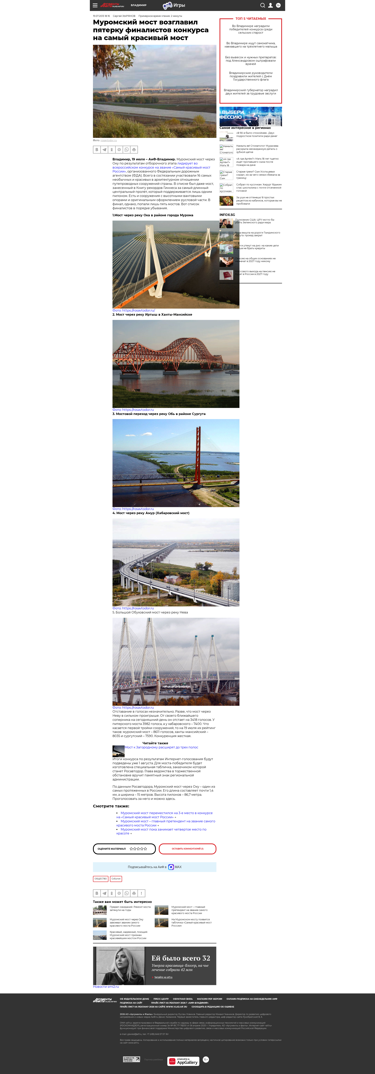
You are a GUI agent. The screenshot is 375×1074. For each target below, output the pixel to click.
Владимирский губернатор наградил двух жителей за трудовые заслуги (251, 92)
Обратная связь (183, 999)
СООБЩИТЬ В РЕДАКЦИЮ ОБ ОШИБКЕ (213, 1007)
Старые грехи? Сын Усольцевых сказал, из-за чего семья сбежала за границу (258, 174)
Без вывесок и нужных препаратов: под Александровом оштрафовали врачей (250, 61)
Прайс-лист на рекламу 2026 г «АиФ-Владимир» (180, 1003)
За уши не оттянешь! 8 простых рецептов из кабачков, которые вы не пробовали (259, 200)
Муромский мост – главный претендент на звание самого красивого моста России (189, 910)
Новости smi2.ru (106, 987)
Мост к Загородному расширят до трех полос (161, 747)
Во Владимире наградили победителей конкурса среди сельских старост (250, 29)
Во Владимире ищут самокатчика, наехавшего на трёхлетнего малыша (251, 45)
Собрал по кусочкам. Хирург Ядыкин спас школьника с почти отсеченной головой (259, 187)
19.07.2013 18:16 (101, 15)
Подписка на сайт (131, 1003)
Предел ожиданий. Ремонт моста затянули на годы (130, 908)
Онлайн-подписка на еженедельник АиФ (252, 999)
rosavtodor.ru (109, 140)
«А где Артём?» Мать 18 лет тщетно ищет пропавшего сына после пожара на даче (257, 161)
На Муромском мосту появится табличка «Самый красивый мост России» (191, 922)
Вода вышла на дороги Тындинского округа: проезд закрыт (257, 234)
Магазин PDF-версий (209, 999)
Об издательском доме (134, 999)
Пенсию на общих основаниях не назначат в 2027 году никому (255, 260)
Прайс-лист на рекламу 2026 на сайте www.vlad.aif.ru (153, 1007)
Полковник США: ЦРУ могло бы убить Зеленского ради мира (254, 221)
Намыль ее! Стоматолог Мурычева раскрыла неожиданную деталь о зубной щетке (257, 149)
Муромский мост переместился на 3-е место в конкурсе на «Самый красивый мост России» (164, 815)
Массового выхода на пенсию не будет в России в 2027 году (255, 273)
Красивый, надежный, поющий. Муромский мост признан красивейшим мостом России (129, 935)
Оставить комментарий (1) (188, 849)
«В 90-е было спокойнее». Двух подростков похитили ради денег (257, 134)
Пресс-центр (161, 999)
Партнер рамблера (153, 1059)
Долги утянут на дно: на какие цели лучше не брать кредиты (257, 247)
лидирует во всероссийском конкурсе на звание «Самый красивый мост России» (161, 167)
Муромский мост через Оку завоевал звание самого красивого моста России (126, 922)
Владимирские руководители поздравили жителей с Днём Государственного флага (251, 76)
